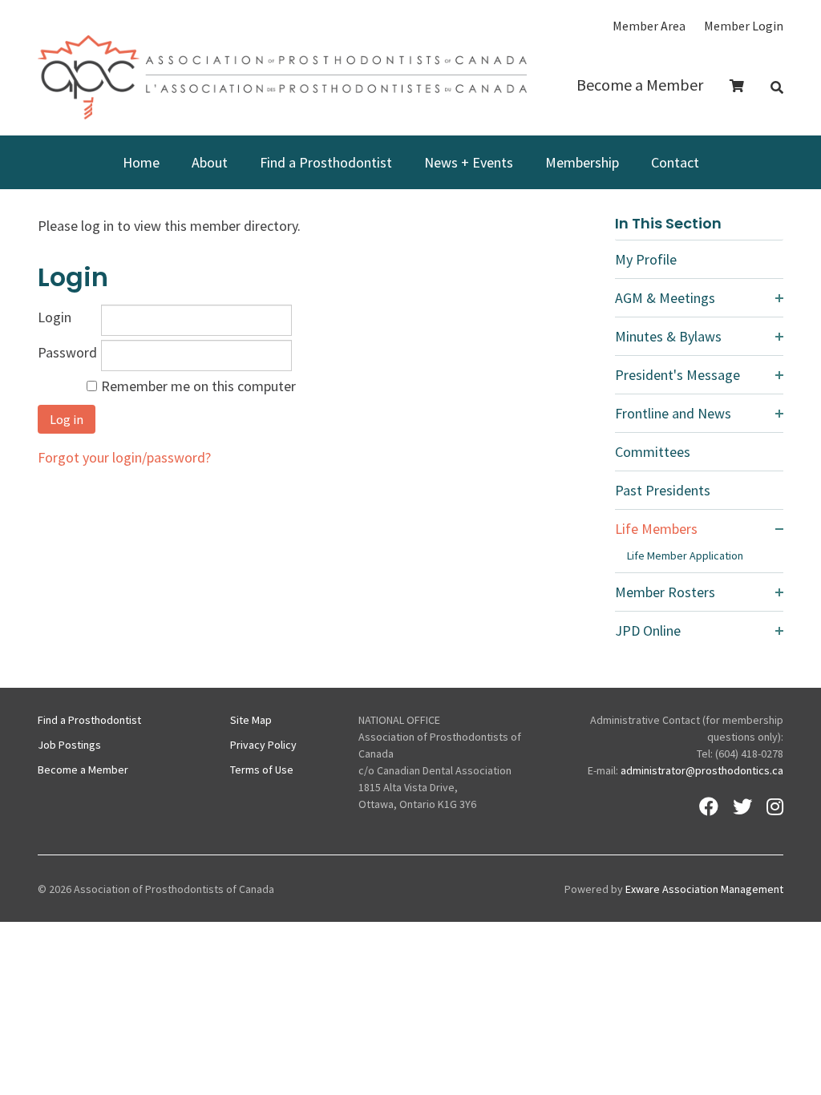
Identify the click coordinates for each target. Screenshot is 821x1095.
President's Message (677, 375)
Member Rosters (665, 592)
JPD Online (648, 630)
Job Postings (69, 744)
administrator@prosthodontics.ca (702, 770)
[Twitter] (742, 806)
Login (54, 317)
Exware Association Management (704, 889)
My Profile (646, 259)
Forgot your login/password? (124, 457)
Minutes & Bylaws (668, 336)
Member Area (649, 26)
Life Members (656, 528)
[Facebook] (708, 806)
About (210, 162)
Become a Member (639, 85)
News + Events (468, 162)
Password (67, 352)
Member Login (743, 26)
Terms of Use (261, 769)
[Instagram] (774, 806)
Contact (675, 162)
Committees (652, 451)
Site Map (251, 720)
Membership (582, 162)
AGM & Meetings (665, 298)
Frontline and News (673, 413)
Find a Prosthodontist (326, 162)
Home (141, 162)
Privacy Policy (263, 744)
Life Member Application (685, 555)
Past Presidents (662, 490)
